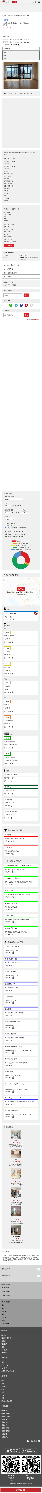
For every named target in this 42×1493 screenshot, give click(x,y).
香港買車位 (4, 1437)
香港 (2, 1305)
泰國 (2, 1314)
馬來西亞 (4, 1320)
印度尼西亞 (5, 1324)
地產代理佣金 (9, 510)
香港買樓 (4, 1425)
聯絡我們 (4, 1344)
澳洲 (2, 1392)
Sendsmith (37, 319)
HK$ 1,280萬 (16, 1200)
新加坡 (3, 1317)
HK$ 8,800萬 (16, 1162)
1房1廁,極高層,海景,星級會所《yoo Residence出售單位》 (16, 1242)
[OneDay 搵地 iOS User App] (12, 1450)
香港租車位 (4, 1422)
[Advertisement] (21, 122)
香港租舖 (4, 1419)
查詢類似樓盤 (20, 1490)
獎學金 (3, 1347)
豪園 (16, 1159)
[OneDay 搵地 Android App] (29, 1450)
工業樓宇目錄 (5, 1295)
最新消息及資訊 (6, 1338)
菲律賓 (3, 1311)
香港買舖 (4, 1434)
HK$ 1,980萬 (16, 1143)
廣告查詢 (4, 1341)
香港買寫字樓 (5, 1428)
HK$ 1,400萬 (16, 1181)
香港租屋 (4, 1410)
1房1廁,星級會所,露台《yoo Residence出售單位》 (16, 1185)
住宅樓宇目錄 (5, 1288)
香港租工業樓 (5, 1416)
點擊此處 (21, 589)
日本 (2, 1383)
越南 (2, 1308)
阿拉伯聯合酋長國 (6, 1401)
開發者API (4, 1365)
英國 (2, 1395)
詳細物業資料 (7, 49)
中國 (2, 1380)
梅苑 (16, 1140)
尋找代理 (4, 1350)
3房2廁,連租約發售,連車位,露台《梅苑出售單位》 (16, 1146)
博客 (2, 1362)
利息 (23, 510)
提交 (26, 295)
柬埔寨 (3, 1386)
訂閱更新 (9, 245)
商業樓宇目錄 (5, 1291)
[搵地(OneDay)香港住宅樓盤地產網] (9, 1)
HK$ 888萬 (16, 1219)
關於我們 (4, 1335)
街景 (5, 58)
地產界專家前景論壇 (7, 1371)
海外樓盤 (4, 1368)
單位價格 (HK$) (9, 496)
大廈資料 (6, 52)
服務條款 (25, 1483)
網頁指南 (4, 1353)
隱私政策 (30, 1483)
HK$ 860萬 (16, 1238)
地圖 (5, 55)
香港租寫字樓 (5, 1413)
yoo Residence (16, 1178)
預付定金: (8, 503)
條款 (6, 516)
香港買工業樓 (5, 1431)
